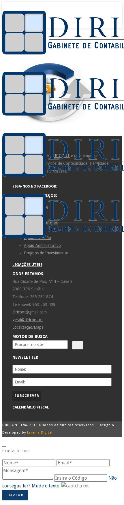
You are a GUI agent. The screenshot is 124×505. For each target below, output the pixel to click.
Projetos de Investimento (46, 253)
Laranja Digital (39, 432)
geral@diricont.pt (27, 319)
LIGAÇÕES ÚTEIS (27, 264)
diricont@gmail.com (29, 312)
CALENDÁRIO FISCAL (30, 407)
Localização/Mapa (28, 327)
